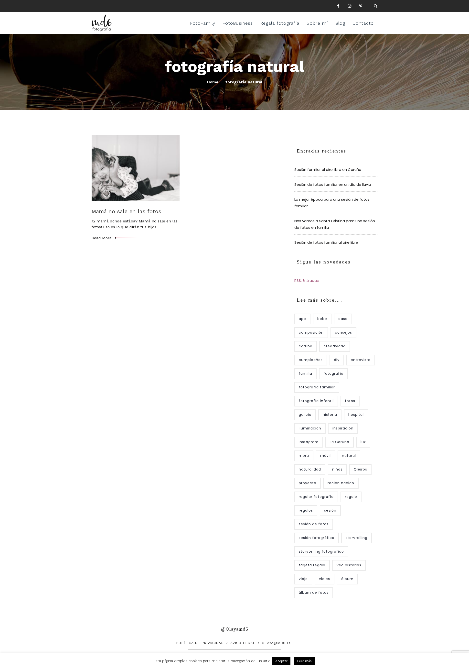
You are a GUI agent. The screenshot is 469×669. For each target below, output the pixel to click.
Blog (340, 23)
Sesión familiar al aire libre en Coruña (327, 169)
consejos (343, 332)
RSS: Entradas (306, 280)
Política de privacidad (200, 643)
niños (337, 469)
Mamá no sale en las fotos (126, 211)
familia (305, 373)
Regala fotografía (279, 23)
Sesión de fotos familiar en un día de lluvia (332, 184)
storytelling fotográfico (321, 551)
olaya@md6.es (277, 643)
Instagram (309, 441)
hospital (356, 414)
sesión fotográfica (316, 537)
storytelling (356, 537)
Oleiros (360, 469)
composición (311, 332)
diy (337, 359)
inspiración (342, 428)
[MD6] (102, 23)
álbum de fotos (314, 592)
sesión (330, 510)
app (302, 318)
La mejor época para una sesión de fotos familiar (332, 202)
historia (330, 414)
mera (304, 455)
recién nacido (341, 483)
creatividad (335, 346)
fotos (350, 400)
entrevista (361, 359)
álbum (347, 578)
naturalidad (310, 469)
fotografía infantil (316, 400)
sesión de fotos (314, 524)
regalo (351, 496)
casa (343, 318)
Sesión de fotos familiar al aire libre (326, 242)
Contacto (363, 23)
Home (212, 82)
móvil (325, 455)
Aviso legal (242, 643)
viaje (303, 578)
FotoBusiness (238, 23)
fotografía (333, 373)
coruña (305, 346)
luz (363, 441)
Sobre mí (317, 23)
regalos (306, 510)
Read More (102, 238)
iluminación (310, 428)
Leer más (304, 661)
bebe (322, 318)
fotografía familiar (317, 387)
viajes (324, 578)
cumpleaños (311, 359)
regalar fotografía (316, 496)
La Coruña (339, 441)
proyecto (307, 483)
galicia (305, 414)
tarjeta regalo (312, 565)
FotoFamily (202, 23)
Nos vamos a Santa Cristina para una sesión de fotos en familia (334, 224)
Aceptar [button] (281, 661)
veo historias (349, 565)
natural (349, 455)
